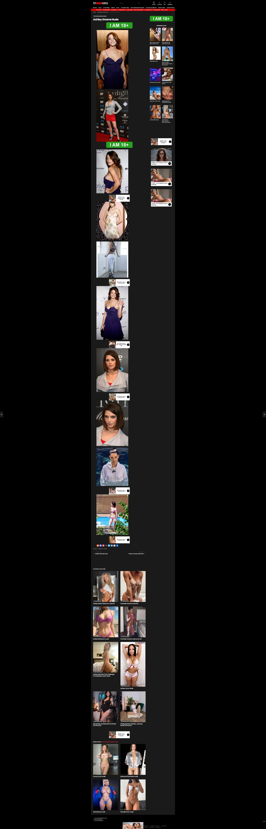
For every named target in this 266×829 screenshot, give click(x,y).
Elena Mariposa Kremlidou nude (166, 43)
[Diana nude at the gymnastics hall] (155, 34)
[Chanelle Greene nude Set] (133, 586)
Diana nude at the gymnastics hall (154, 43)
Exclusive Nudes (125, 636)
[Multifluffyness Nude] (155, 74)
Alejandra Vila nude (155, 101)
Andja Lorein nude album (166, 83)
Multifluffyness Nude (155, 82)
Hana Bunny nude (99, 812)
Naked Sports (170, 7)
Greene (101, 548)
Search (138, 3)
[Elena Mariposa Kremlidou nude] (167, 34)
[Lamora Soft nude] (105, 759)
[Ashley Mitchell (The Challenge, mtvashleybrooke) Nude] (105, 657)
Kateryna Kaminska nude (129, 776)
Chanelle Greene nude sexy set (131, 639)
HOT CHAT (99, 10)
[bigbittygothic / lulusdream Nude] (167, 93)
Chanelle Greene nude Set (129, 604)
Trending (169, 4)
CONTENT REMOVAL (98, 820)
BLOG (117, 7)
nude (105, 548)
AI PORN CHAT (121, 10)
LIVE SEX (95, 7)
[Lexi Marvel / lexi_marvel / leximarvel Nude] (167, 111)
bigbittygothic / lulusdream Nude (166, 101)
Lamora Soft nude (99, 776)
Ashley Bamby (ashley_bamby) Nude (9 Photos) (131, 724)
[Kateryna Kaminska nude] (133, 759)
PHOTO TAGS (164, 10)
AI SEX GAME (129, 10)
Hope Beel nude (154, 61)
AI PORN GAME (156, 10)
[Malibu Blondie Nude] (1, 414)
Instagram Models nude (137, 7)
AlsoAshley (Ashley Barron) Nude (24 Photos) (104, 724)
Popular (159, 4)
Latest (154, 4)
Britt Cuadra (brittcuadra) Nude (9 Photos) (167, 64)
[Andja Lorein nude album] (167, 74)
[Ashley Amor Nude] (133, 664)
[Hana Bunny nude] (105, 794)
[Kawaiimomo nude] (133, 794)
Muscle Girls (161, 7)
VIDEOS (113, 7)
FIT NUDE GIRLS (106, 10)
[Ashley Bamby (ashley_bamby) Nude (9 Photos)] (133, 706)
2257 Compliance (98, 819)
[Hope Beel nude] (155, 53)
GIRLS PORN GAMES (138, 10)
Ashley (96, 548)
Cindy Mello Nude (154, 120)
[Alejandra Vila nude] (155, 93)
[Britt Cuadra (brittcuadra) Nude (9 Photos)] (167, 53)
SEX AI (99, 7)
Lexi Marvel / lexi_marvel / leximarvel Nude (166, 121)
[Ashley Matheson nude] (105, 622)
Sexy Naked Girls (98, 672)
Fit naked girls (125, 7)
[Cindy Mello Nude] (155, 111)
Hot (165, 4)
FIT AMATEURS (148, 10)
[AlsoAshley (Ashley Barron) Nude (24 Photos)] (105, 706)
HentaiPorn (114, 10)
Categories (106, 7)
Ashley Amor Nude (126, 688)
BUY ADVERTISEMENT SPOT (100, 818)
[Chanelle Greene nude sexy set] (133, 622)
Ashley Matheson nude (101, 639)
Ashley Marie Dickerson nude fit (104, 604)
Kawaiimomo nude (127, 812)
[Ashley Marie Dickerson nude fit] (105, 586)
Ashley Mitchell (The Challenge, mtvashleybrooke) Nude (104, 675)
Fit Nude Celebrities (151, 7)
